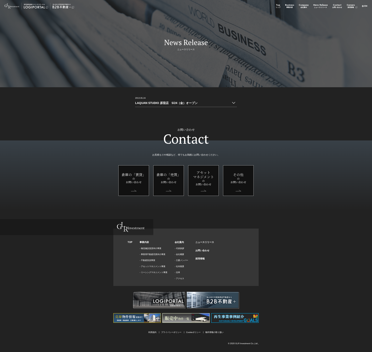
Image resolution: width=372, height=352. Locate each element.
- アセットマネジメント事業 (152, 266)
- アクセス (179, 278)
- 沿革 (177, 272)
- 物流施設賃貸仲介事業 (150, 248)
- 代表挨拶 (179, 248)
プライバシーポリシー (171, 332)
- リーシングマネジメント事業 (153, 272)
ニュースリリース (204, 242)
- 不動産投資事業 (147, 260)
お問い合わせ (202, 250)
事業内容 (144, 242)
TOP (130, 242)
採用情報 (200, 258)
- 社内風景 (179, 266)
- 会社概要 (179, 254)
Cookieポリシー (193, 332)
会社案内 (179, 242)
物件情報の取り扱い (214, 332)
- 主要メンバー (181, 260)
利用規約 (152, 332)
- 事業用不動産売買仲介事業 (152, 254)
